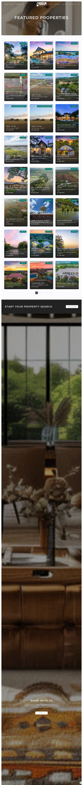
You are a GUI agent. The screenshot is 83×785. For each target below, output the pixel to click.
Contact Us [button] (41, 713)
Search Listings (72, 306)
